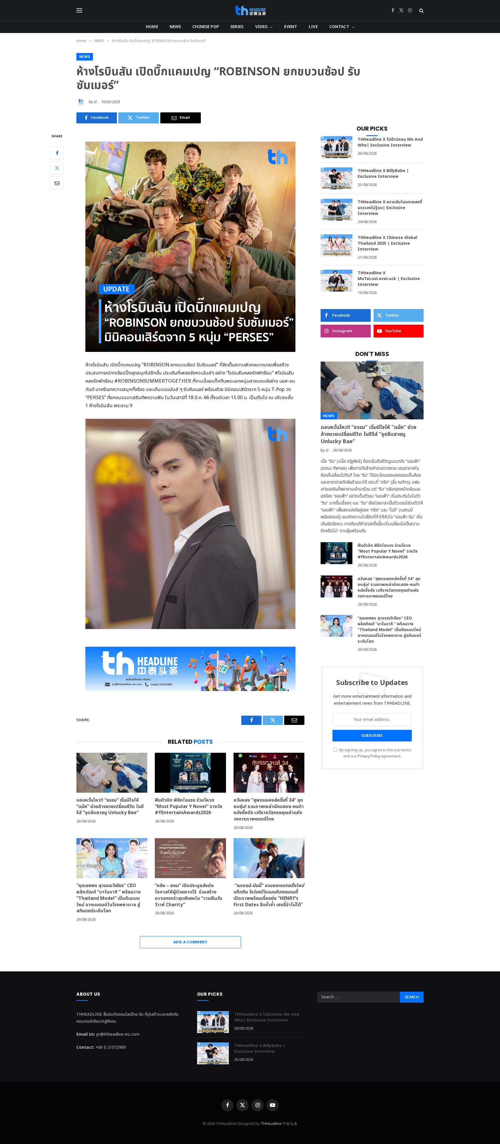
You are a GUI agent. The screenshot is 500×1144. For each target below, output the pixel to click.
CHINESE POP (205, 27)
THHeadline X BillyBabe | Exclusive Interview (383, 174)
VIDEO (261, 27)
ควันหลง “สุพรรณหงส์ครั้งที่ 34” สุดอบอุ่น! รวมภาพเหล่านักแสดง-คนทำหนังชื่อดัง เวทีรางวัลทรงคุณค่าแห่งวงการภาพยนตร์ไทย (269, 810)
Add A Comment (190, 942)
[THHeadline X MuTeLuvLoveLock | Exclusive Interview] (336, 281)
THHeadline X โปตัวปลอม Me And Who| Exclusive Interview (390, 142)
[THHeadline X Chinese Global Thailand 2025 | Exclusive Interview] (336, 245)
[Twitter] (57, 167)
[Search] (421, 10)
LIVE (313, 27)
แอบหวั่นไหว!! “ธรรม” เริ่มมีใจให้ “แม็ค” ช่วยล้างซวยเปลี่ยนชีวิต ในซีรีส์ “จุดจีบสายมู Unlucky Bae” (110, 806)
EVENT (290, 27)
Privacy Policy (369, 756)
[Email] (57, 182)
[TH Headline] (250, 10)
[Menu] (79, 10)
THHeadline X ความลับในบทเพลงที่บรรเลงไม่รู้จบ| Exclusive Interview (390, 208)
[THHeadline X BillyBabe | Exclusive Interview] (336, 178)
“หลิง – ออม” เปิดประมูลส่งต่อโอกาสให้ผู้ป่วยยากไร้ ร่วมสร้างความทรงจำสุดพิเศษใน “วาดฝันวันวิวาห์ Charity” (188, 895)
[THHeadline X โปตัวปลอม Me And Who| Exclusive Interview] (336, 147)
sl (95, 102)
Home (152, 27)
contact (339, 27)
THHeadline (271, 1124)
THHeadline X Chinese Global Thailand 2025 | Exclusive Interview (387, 243)
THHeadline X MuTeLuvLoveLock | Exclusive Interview (389, 279)
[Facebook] (57, 152)
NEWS (175, 27)
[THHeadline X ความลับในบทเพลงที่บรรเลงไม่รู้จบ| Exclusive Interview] (336, 210)
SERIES (237, 27)
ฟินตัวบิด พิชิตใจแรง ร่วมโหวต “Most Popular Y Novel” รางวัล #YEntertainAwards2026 (188, 806)
